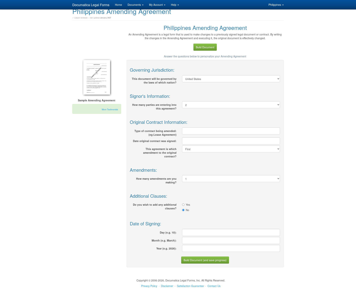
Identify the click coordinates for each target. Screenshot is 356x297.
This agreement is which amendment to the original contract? (160, 152)
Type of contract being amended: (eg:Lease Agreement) (155, 132)
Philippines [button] (275, 4)
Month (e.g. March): (164, 240)
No (187, 210)
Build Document (205, 47)
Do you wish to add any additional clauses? (155, 206)
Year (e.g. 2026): (166, 248)
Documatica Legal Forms (90, 4)
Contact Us (213, 286)
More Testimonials (110, 109)
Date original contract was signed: (155, 141)
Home (118, 4)
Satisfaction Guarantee (190, 286)
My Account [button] (156, 4)
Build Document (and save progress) (205, 260)
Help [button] (174, 4)
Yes (188, 204)
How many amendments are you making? (156, 180)
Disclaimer (167, 286)
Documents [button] (135, 4)
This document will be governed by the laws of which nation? (154, 80)
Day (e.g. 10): (168, 232)
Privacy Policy (149, 286)
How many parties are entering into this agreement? (154, 106)
